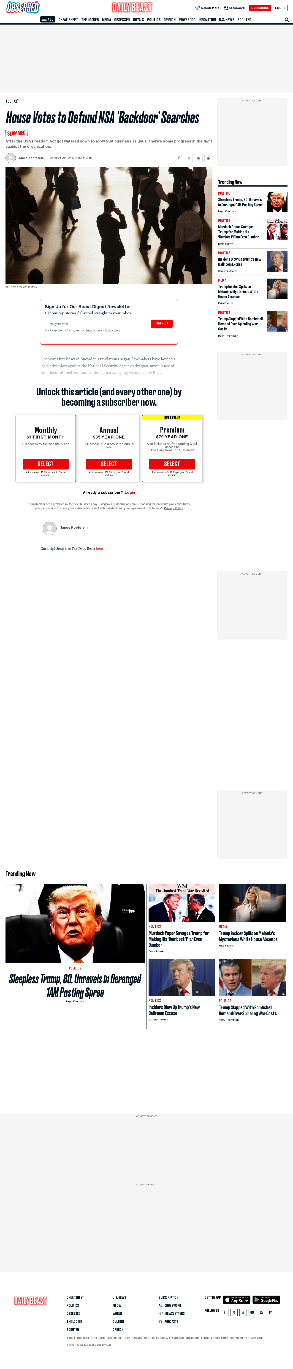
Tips (94, 1338)
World (117, 1314)
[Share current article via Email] (199, 158)
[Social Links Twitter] (234, 1313)
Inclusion (192, 1338)
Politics (153, 20)
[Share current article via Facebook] (179, 158)
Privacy (137, 1338)
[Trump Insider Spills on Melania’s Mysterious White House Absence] (277, 298)
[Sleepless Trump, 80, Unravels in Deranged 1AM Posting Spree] (277, 211)
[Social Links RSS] (261, 1313)
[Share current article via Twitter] (189, 158)
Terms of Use (93, 331)
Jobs (102, 1338)
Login (130, 492)
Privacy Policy (112, 331)
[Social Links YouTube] (252, 1313)
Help (127, 1338)
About (71, 1338)
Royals (138, 20)
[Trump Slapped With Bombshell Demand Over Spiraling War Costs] (277, 330)
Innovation (207, 20)
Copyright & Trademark (247, 1338)
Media (106, 20)
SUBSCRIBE (260, 8)
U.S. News (226, 20)
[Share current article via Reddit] (208, 158)
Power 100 (187, 20)
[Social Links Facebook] (224, 1313)
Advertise (114, 1338)
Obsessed (122, 20)
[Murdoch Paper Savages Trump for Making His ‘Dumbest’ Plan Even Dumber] (277, 238)
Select (46, 464)
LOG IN (280, 8)
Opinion (170, 20)
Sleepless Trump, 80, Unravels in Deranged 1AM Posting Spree (75, 986)
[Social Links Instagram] (243, 1313)
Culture (119, 1322)
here (99, 548)
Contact (83, 1338)
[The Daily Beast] (132, 8)
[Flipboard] (270, 1313)
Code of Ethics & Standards (164, 1338)
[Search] (287, 19)
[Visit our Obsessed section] (37, 8)
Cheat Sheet (68, 20)
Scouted (244, 20)
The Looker (90, 20)
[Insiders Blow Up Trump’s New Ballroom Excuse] (277, 271)
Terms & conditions (214, 1338)
